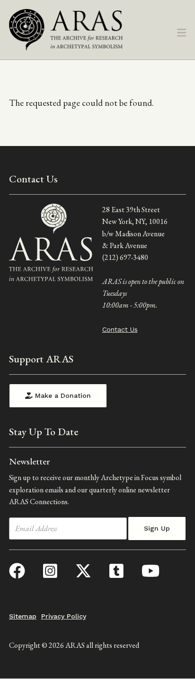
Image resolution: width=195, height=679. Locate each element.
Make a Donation (62, 395)
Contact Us (120, 329)
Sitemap (22, 616)
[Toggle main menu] (181, 33)
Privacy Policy (63, 616)
